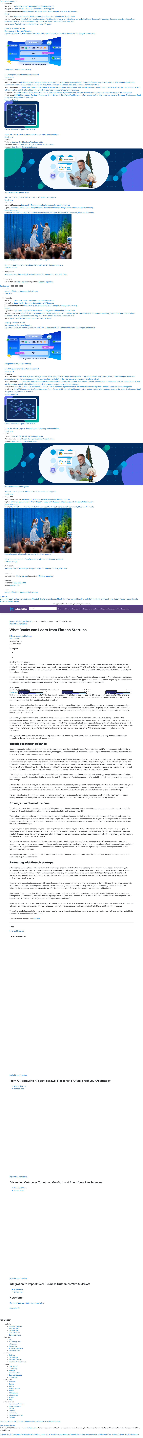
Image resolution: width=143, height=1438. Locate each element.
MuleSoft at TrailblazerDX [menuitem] (57, 213)
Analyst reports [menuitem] (37, 208)
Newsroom (13, 1413)
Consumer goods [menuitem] (125, 92)
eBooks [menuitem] (47, 208)
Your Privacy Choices (7, 1426)
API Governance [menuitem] (41, 11)
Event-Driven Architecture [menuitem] (58, 95)
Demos (11, 1384)
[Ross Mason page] (20, 636)
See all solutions (14, 1350)
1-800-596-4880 (19, 583)
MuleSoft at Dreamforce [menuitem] (37, 213)
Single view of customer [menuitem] (23, 97)
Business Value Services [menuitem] (44, 145)
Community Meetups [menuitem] (77, 213)
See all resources (11, 210)
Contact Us (4, 286)
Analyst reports (14, 1388)
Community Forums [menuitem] (29, 147)
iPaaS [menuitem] (71, 95)
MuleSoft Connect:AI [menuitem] (18, 213)
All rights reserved (83, 604)
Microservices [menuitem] (104, 95)
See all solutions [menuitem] (11, 100)
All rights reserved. (31, 1428)
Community (22, 274)
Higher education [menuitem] (69, 92)
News (60, 609)
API (10, 1339)
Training (30, 274)
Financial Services (16, 931)
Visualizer (28, 31)
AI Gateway (19, 31)
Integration (125, 609)
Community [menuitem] (25, 205)
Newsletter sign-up (16, 1415)
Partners (12, 1410)
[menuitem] (73, 41)
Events (11, 1408)
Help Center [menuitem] (16, 147)
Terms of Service (10, 1421)
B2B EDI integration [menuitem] (22, 95)
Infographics (13, 1395)
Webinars (12, 1382)
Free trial (8, 294)
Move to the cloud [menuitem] (118, 95)
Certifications (24, 142)
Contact (29, 1421)
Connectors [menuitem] (37, 9)
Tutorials (37, 274)
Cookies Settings (54, 1421)
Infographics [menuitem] (66, 208)
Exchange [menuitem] (29, 9)
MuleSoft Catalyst (15, 1359)
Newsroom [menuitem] (49, 205)
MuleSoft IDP (13, 1331)
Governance (9, 31)
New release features (16, 1404)
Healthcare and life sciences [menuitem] (50, 92)
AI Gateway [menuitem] (72, 11)
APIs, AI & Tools (61, 274)
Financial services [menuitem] (21, 92)
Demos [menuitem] (21, 208)
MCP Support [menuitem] (48, 9)
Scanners (15, 28)
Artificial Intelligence (70, 609)
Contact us (13, 1377)
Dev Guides (83, 609)
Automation (110, 609)
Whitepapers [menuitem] (55, 208)
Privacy (19, 1421)
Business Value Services (17, 1362)
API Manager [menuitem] (62, 11)
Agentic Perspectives (97, 609)
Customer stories (15, 1406)
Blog (10, 1399)
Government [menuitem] (34, 92)
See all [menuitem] (7, 14)
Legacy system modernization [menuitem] (86, 95)
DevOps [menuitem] (34, 95)
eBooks (11, 1391)
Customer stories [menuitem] (38, 205)
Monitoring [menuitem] (52, 11)
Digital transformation (18, 624)
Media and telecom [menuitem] (105, 92)
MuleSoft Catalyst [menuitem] (27, 145)
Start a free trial (14, 1333)
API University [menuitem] (87, 208)
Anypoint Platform (15, 1326)
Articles (11, 1397)
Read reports (14, 692)
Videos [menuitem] (27, 208)
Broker (22, 28)
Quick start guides (15, 1375)
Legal (2, 1421)
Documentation (48, 274)
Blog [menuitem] (80, 208)
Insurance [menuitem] (81, 92)
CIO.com (36, 919)
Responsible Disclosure (40, 1421)
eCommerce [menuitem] (42, 95)
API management (15, 1342)
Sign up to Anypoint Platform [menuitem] (25, 16)
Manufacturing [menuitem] (91, 92)
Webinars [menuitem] (14, 208)
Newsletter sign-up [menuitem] (62, 205)
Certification (13, 1357)
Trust (24, 1421)
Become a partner (46, 282)
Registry (7, 28)
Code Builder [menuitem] (19, 9)
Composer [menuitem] (23, 291)
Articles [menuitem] (74, 208)
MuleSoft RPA (14, 1328)
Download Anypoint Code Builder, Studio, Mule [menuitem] (56, 16)
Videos (11, 1386)
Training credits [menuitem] (36, 142)
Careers (12, 1417)
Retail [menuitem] (115, 92)
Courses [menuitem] (15, 142)
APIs (118, 609)
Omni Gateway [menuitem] (28, 11)
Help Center (13, 1366)
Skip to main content (8, 1)
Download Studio (15, 1335)
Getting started (10, 274)
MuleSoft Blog (21, 609)
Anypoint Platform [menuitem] (11, 291)
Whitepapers (13, 1393)
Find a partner (22, 282)
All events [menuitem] (90, 213)
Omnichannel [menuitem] (131, 95)
